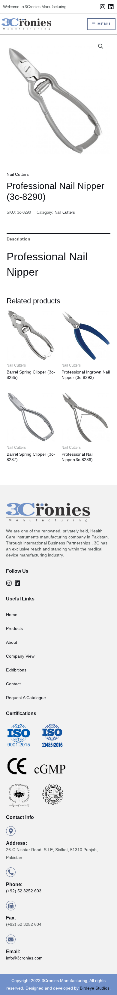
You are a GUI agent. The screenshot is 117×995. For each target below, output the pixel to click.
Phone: (14, 884)
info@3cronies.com (24, 958)
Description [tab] (18, 239)
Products (14, 628)
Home (11, 614)
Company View (20, 656)
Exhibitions (16, 670)
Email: (13, 951)
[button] (100, 46)
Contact (13, 683)
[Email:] (11, 939)
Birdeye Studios (95, 988)
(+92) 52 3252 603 (23, 890)
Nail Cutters (18, 174)
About (11, 642)
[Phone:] (11, 872)
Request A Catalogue (26, 697)
